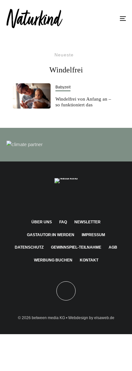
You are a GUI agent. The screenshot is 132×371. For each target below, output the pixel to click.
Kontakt (89, 260)
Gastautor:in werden (50, 235)
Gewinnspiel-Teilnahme (76, 247)
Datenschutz (29, 247)
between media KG (48, 318)
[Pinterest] (66, 199)
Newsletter (87, 222)
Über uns (41, 222)
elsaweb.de (104, 318)
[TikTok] (91, 199)
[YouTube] (78, 199)
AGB (113, 247)
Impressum (93, 235)
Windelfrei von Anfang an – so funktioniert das (83, 101)
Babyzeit (62, 87)
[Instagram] (53, 199)
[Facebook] (41, 199)
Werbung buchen (53, 260)
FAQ (63, 222)
